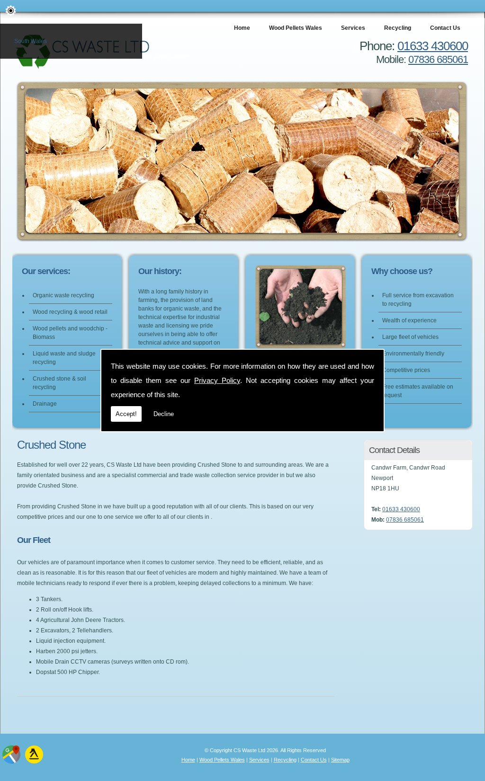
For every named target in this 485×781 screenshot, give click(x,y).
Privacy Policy (217, 380)
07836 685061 (438, 59)
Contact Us (445, 28)
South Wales (30, 41)
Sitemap (340, 760)
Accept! (126, 413)
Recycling (397, 28)
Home (242, 28)
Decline (163, 413)
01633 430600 (432, 46)
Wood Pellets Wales (295, 28)
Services (353, 28)
